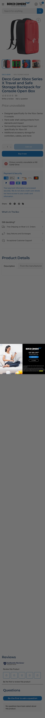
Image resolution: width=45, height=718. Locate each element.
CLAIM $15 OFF (34, 356)
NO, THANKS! (34, 360)
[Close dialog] (1, 345)
